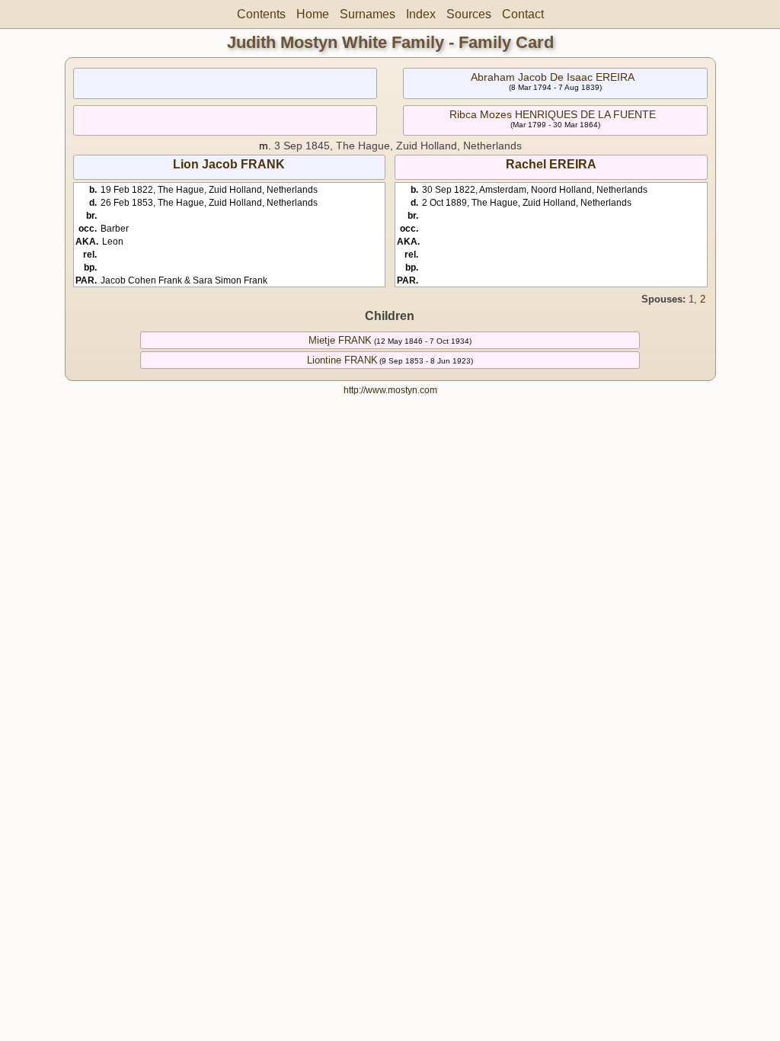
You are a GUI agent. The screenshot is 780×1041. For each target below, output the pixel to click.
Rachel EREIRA (551, 164)
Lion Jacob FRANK (229, 164)
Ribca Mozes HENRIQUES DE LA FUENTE (552, 114)
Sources (468, 14)
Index (421, 14)
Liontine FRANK (342, 360)
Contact (523, 14)
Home (312, 14)
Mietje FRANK (340, 340)
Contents (261, 14)
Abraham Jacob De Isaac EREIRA (553, 77)
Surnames (367, 14)
